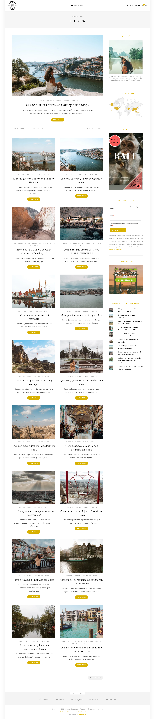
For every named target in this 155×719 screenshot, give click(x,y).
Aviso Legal (78, 712)
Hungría (22, 175)
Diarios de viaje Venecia (82, 641)
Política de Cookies (89, 712)
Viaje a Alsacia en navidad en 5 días (34, 579)
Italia (97, 641)
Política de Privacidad (115, 250)
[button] (57, 65)
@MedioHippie (81, 714)
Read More (57, 119)
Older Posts (95, 677)
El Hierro (73, 243)
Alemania (22, 311)
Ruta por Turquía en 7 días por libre (81, 315)
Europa (59, 100)
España (64, 243)
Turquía (69, 311)
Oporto (40, 100)
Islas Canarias (33, 243)
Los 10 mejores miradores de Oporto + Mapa (57, 105)
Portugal (50, 100)
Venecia (65, 641)
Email (112, 216)
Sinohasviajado (40, 128)
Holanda (77, 576)
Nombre (112, 208)
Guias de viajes (71, 100)
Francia (21, 576)
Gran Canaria (19, 243)
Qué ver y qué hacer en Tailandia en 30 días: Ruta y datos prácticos (129, 360)
